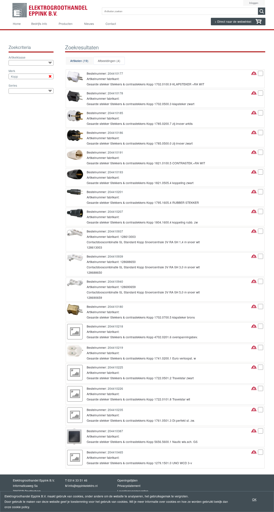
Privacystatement (128, 485)
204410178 (115, 93)
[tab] (79, 61)
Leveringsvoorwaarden (132, 491)
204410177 (115, 73)
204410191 (115, 152)
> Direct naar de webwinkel (233, 21)
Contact (111, 23)
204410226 (115, 388)
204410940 (115, 281)
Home (17, 23)
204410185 (115, 113)
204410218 (115, 326)
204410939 (115, 256)
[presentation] (79, 61)
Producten (66, 23)
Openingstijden (127, 480)
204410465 (115, 452)
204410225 (115, 367)
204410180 (115, 306)
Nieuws (89, 23)
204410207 (115, 211)
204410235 (115, 410)
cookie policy (20, 507)
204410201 (115, 192)
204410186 (115, 132)
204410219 (115, 347)
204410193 (115, 172)
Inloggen (253, 3)
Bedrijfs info (39, 23)
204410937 (115, 231)
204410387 (115, 431)
